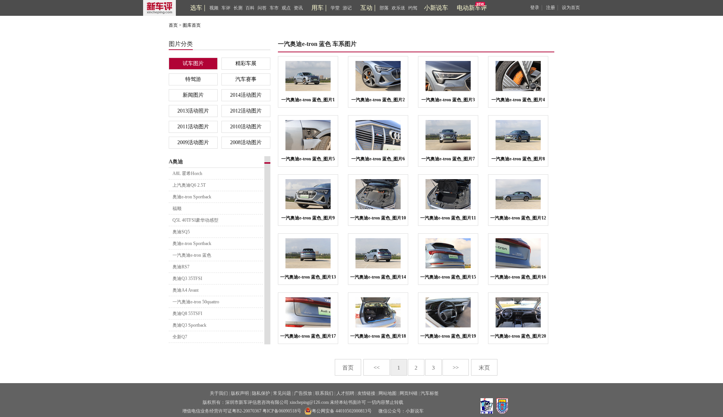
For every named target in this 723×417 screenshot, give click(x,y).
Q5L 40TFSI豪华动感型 (195, 220)
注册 (550, 7)
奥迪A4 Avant (185, 290)
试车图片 (193, 63)
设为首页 (571, 7)
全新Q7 (179, 336)
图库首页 (192, 25)
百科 (250, 8)
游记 (347, 8)
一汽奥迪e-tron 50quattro (195, 301)
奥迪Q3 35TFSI (187, 278)
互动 (366, 8)
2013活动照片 (193, 111)
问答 (262, 8)
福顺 (177, 208)
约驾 (412, 8)
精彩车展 (245, 63)
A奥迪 (176, 161)
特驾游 (193, 79)
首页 (173, 25)
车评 (225, 8)
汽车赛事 (245, 79)
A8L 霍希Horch (187, 173)
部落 (384, 8)
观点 (286, 8)
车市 (274, 8)
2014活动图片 (246, 95)
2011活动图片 (193, 126)
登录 (534, 7)
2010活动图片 (246, 126)
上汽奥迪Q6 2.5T (189, 185)
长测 (238, 8)
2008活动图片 (246, 142)
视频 (213, 8)
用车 (317, 8)
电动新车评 (472, 8)
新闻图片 (193, 95)
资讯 (298, 8)
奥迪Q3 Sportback (189, 325)
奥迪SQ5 (181, 231)
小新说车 (436, 8)
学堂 (335, 8)
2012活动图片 (246, 111)
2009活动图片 (193, 142)
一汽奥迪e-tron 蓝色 (191, 255)
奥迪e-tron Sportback (191, 196)
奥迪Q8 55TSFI (187, 313)
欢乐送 (398, 8)
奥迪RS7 (180, 266)
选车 (196, 8)
